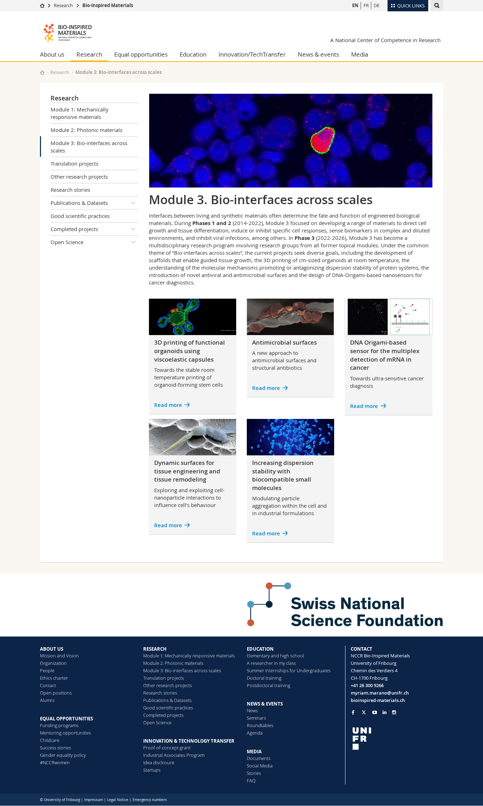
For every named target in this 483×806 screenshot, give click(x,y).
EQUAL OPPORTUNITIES (66, 718)
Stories (254, 773)
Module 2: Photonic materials (86, 129)
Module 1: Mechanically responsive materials (80, 113)
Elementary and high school (275, 655)
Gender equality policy (63, 755)
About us (52, 54)
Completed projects (74, 228)
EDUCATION (260, 649)
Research (63, 5)
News (252, 710)
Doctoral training (264, 678)
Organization (53, 663)
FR (366, 5)
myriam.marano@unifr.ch (380, 693)
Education (193, 54)
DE (376, 5)
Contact (48, 685)
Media (359, 54)
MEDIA (254, 751)
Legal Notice (117, 800)
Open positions (56, 693)
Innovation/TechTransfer (252, 54)
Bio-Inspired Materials (107, 5)
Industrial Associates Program (173, 755)
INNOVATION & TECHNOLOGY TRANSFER (188, 741)
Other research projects (79, 176)
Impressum (93, 800)
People (47, 670)
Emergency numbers (150, 800)
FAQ (251, 780)
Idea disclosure (158, 762)
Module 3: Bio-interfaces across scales (89, 146)
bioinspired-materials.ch (378, 700)
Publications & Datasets (79, 202)
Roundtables (260, 725)
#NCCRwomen (55, 762)
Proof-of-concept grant (167, 747)
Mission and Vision (59, 655)
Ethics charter (54, 678)
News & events (318, 54)
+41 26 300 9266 (367, 685)
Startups (152, 770)
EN (355, 5)
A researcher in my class (271, 663)
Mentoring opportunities (65, 733)
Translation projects (74, 163)
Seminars (256, 718)
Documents (258, 758)
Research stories (70, 189)
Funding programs (59, 725)
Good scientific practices (80, 215)
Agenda (255, 733)
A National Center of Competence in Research (385, 40)
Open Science (67, 242)
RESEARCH (155, 649)
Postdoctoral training (268, 685)
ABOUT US (51, 649)
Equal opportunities (141, 54)
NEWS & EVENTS (265, 704)
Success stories (55, 747)
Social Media (260, 765)
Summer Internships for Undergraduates (289, 670)
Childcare (49, 740)
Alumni (47, 700)
